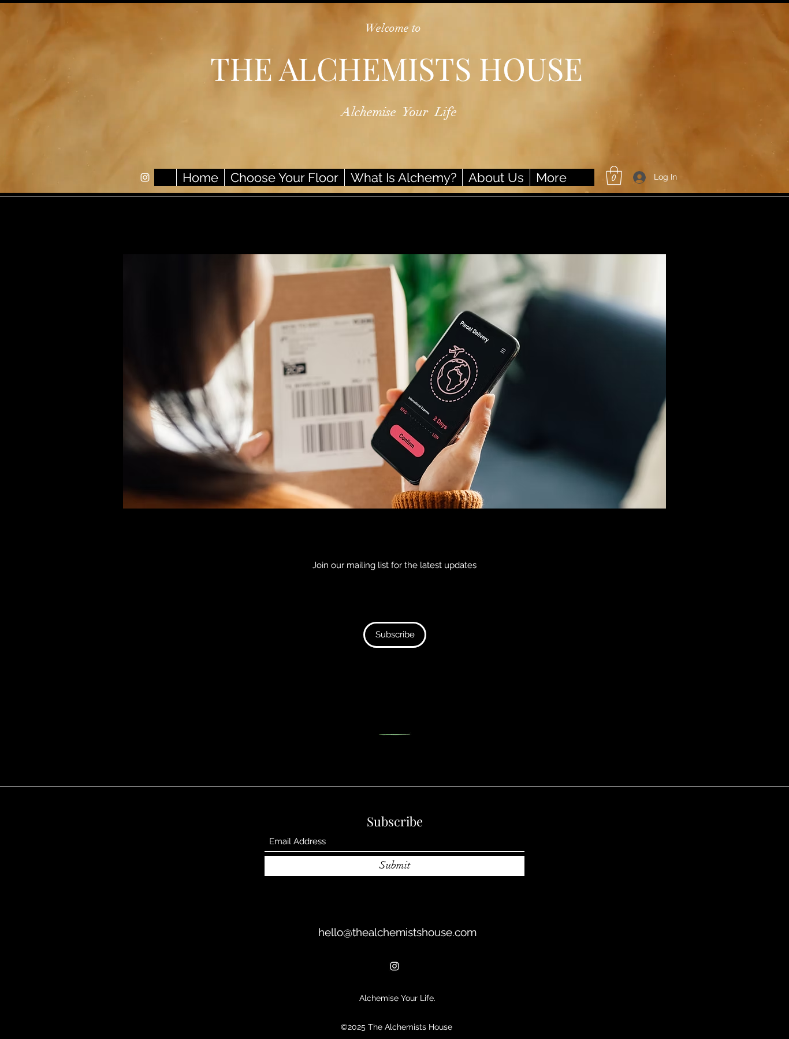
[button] (614, 175)
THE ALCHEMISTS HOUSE (396, 68)
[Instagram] (145, 177)
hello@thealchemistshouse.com (397, 932)
